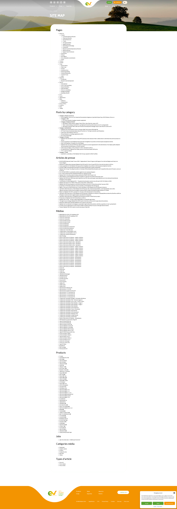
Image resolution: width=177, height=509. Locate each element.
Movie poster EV (63, 348)
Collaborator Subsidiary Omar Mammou (69, 307)
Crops (60, 6)
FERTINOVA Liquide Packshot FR (67, 290)
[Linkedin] (54, 2)
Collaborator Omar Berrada (66, 229)
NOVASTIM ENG (63, 278)
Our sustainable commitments (68, 58)
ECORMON (62, 398)
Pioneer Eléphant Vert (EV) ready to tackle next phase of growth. (74, 207)
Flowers (63, 68)
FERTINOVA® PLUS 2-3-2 (65, 408)
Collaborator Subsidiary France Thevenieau (69, 309)
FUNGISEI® (62, 411)
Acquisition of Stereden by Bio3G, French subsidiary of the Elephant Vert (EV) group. (79, 185)
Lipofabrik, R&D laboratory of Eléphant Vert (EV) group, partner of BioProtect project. (79, 196)
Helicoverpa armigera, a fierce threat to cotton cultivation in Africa (77, 147)
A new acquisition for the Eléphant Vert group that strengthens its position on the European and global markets (87, 141)
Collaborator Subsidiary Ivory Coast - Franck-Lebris (71, 301)
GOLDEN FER (62, 386)
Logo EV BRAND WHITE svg (66, 330)
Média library (64, 102)
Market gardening (65, 71)
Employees (62, 447)
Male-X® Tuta (62, 376)
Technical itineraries (66, 73)
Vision (62, 59)
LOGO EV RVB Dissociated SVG (67, 226)
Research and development (67, 80)
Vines (62, 76)
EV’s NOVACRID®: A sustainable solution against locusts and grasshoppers (77, 172)
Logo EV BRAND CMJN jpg (66, 327)
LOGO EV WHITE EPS (64, 222)
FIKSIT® (61, 365)
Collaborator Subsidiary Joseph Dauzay (68, 315)
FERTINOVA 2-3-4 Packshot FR (67, 295)
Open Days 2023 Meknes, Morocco (69, 132)
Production (65, 47)
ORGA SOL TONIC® (64, 371)
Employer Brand (70, 121)
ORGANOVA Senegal (64, 274)
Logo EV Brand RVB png (65, 322)
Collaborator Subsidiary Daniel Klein (68, 316)
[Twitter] (57, 2)
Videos (61, 455)
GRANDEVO (62, 402)
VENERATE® (62, 403)
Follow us (63, 100)
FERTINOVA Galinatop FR (65, 287)
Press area (126, 501)
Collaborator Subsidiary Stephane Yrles (68, 313)
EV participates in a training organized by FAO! (72, 134)
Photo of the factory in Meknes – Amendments (70, 318)
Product (67, 137)
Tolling (61, 108)
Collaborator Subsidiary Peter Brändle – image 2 (70, 304)
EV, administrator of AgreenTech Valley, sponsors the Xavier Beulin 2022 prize (79, 149)
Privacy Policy (159, 506)
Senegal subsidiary (65, 91)
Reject (158, 503)
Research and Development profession (72, 48)
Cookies (154, 506)
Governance (64, 53)
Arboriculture (64, 65)
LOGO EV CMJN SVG (64, 217)
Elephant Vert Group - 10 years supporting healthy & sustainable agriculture (77, 199)
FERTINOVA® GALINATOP (66, 394)
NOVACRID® (62, 417)
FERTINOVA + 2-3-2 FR (65, 289)
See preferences (169, 503)
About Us (114, 6)
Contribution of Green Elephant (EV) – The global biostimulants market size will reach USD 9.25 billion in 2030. (85, 181)
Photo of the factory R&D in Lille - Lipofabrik (70, 242)
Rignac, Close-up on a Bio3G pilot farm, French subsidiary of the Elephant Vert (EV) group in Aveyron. (83, 187)
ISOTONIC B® (63, 368)
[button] (174, 493)
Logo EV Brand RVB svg (65, 321)
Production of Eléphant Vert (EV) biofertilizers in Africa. (72, 198)
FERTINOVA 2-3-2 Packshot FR (67, 296)
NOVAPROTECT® (64, 357)
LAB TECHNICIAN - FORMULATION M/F (69, 439)
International (64, 83)
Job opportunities (67, 42)
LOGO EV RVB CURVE (64, 333)
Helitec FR (61, 283)
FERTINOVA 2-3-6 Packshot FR (67, 293)
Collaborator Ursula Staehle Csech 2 (68, 232)
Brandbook (62, 345)
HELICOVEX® (63, 379)
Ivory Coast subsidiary (66, 85)
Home (51, 10)
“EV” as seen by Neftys (66, 150)
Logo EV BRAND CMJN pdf (66, 325)
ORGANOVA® (63, 430)
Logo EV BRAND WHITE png (66, 328)
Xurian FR (61, 267)
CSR (67, 118)
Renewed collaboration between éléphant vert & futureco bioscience (75, 202)
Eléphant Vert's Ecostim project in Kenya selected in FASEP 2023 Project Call (77, 175)
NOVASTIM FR (63, 277)
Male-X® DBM (63, 373)
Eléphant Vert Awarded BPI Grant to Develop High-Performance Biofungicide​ (79, 129)
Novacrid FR (62, 280)
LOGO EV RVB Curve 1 (64, 339)
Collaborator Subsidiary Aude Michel (68, 310)
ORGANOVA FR (63, 275)
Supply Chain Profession (68, 51)
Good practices (64, 70)
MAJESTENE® (63, 424)
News (106, 6)
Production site (63, 452)
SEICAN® (61, 359)
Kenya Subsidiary (65, 87)
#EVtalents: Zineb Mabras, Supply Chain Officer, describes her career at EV (80, 123)
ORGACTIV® (62, 366)
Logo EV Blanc (62, 344)
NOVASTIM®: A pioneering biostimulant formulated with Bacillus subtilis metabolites (79, 167)
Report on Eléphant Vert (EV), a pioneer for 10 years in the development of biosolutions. (79, 191)
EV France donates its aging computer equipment (74, 120)
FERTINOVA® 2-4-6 (64, 389)
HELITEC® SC (62, 429)
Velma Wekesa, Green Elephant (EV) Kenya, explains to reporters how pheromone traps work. (81, 176)
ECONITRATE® (63, 420)
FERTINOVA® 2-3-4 (64, 397)
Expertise (69, 6)
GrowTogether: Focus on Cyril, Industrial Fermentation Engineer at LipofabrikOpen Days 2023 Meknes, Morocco (87, 117)
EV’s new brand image (66, 135)
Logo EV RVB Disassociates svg (66, 332)
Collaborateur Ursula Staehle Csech (67, 231)
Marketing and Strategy (68, 45)
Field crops (63, 67)
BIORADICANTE (63, 418)
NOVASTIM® (62, 421)
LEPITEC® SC (62, 362)
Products (52, 6)
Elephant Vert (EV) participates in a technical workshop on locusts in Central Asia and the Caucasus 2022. (84, 184)
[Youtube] (64, 2)
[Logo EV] (56, 495)
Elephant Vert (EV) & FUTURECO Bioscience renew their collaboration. (76, 182)
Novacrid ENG (62, 281)
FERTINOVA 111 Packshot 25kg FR (68, 319)
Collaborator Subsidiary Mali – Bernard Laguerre (70, 300)
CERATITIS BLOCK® (64, 412)
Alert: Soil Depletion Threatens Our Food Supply (72, 143)
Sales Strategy (62, 235)
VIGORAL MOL (63, 388)
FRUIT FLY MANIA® (64, 406)
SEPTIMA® (62, 374)
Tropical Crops (64, 74)
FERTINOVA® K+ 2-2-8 (65, 392)
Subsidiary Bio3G (65, 93)
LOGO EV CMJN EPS (64, 219)
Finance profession (67, 38)
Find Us (123, 6)
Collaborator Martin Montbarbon (67, 234)
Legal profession (67, 44)
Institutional (68, 128)
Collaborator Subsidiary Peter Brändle (68, 306)
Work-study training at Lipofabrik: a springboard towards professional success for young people (85, 124)
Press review (62, 465)
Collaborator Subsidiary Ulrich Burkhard (69, 312)
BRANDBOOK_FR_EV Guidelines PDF (68, 216)
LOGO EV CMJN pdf (64, 341)
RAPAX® (61, 409)
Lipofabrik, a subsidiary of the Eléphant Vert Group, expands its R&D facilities (79, 153)
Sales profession (66, 50)
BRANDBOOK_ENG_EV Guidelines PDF (69, 214)
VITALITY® (62, 426)
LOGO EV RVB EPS (64, 225)
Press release (62, 464)
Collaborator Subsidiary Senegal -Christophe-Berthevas (72, 298)
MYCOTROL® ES (63, 385)
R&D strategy (62, 347)
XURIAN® (62, 423)
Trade (66, 152)
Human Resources (67, 39)
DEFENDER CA (63, 400)
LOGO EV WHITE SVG (64, 220)
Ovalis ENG (62, 272)
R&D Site (61, 453)
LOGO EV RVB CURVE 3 (65, 338)
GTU (60, 94)
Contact (61, 61)
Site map (119, 501)
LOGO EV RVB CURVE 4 (65, 335)
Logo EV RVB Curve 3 (64, 336)
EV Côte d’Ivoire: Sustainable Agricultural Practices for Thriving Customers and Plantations (82, 131)
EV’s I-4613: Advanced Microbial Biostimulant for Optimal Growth (75, 173)
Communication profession (69, 36)
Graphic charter (63, 448)
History (63, 55)
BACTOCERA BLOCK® (65, 414)
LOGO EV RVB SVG (64, 223)
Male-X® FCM (63, 383)
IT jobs (64, 41)
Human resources (69, 115)
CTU (98, 501)
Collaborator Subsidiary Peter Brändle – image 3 (70, 303)
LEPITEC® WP (63, 360)
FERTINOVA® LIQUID (65, 395)
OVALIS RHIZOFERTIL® (65, 432)
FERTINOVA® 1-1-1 (64, 391)
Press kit (61, 462)
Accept (146, 503)
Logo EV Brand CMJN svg (65, 324)
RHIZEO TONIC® (63, 369)
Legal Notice (62, 97)
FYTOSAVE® (62, 415)
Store (60, 106)
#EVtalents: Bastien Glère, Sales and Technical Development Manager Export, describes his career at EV (87, 126)
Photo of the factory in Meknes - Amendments (70, 257)
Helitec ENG (62, 284)
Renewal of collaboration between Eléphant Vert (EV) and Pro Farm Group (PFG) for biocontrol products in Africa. (86, 164)
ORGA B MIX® (63, 363)
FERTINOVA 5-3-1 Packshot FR (67, 292)
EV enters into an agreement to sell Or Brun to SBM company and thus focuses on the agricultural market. (84, 205)
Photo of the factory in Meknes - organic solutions (71, 237)
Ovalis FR (61, 271)
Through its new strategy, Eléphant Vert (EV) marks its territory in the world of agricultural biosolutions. (83, 201)
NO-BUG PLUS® (63, 405)
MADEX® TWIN (63, 380)
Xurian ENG (62, 269)
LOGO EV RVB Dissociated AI (66, 228)
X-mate (61, 356)
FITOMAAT (62, 382)
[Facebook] (61, 2)
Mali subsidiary (64, 88)
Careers (63, 35)
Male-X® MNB (63, 377)
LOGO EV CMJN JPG (64, 342)
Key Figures (64, 56)
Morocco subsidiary (66, 90)
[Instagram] (51, 2)
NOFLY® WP (62, 427)
